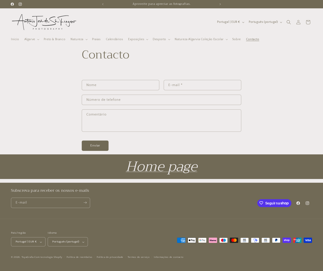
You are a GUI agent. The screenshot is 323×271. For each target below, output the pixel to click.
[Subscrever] (85, 202)
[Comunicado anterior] (103, 4)
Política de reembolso (79, 257)
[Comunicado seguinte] (220, 4)
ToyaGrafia (28, 257)
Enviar (95, 145)
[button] (31, 39)
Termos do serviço (139, 257)
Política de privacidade (110, 257)
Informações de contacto (168, 257)
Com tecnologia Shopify (48, 257)
